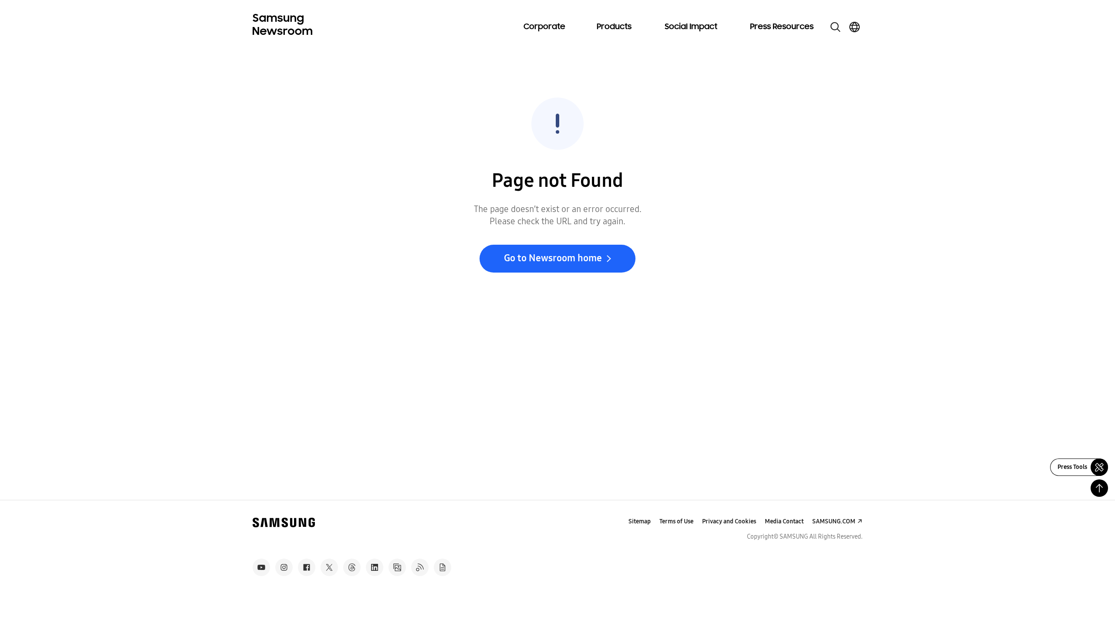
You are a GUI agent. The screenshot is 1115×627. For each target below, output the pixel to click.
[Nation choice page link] (854, 27)
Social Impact (691, 27)
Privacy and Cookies (729, 521)
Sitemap (639, 521)
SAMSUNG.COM (833, 521)
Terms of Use (676, 521)
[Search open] (835, 27)
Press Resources (782, 27)
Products (614, 27)
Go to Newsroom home (553, 258)
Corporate (544, 27)
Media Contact (784, 521)
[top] (1099, 488)
